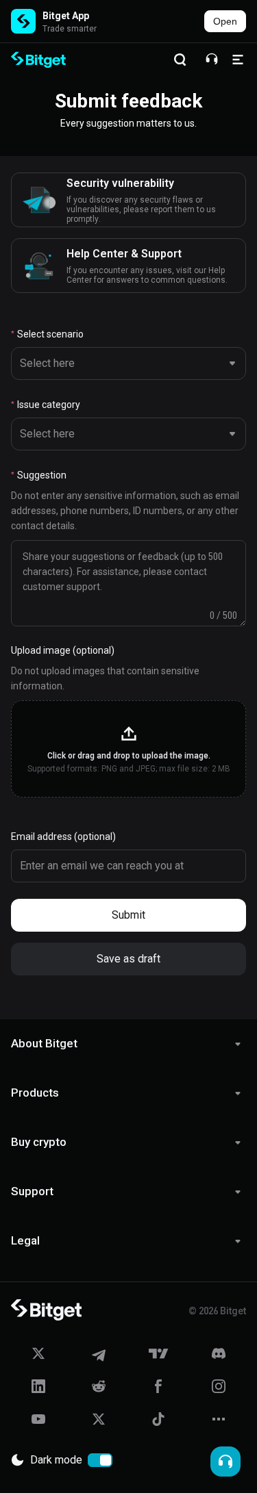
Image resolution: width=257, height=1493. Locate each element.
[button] (128, 749)
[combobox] (126, 363)
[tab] (128, 1044)
